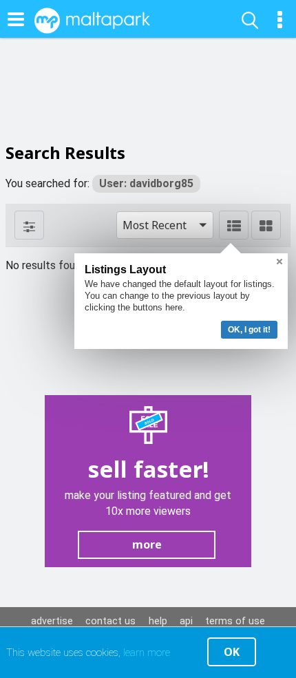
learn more (146, 652)
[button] (164, 225)
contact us (110, 621)
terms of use (235, 621)
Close (279, 261)
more (147, 544)
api (186, 621)
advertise (52, 621)
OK (232, 651)
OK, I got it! (249, 330)
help (158, 621)
